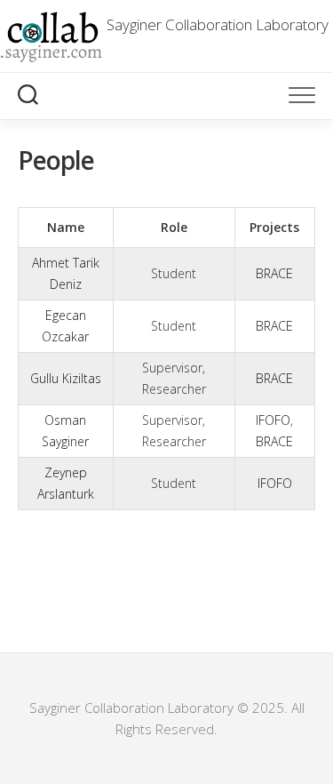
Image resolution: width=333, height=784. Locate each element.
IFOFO (273, 420)
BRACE (274, 273)
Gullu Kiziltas (65, 378)
